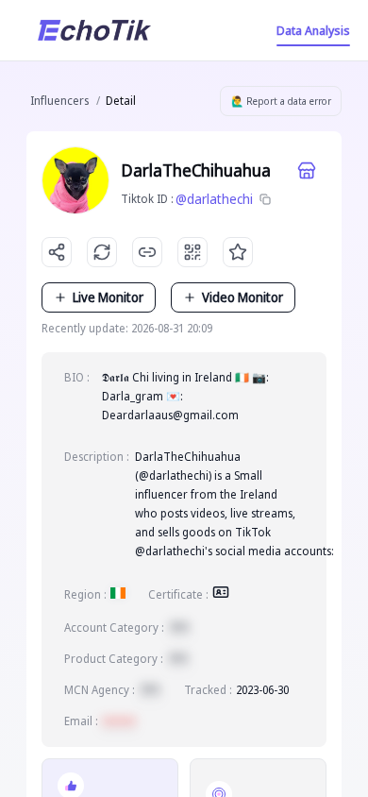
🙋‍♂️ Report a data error (281, 101)
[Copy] (265, 199)
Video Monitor (242, 297)
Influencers (59, 101)
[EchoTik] (94, 30)
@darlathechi (214, 199)
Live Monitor (108, 297)
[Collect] (238, 252)
